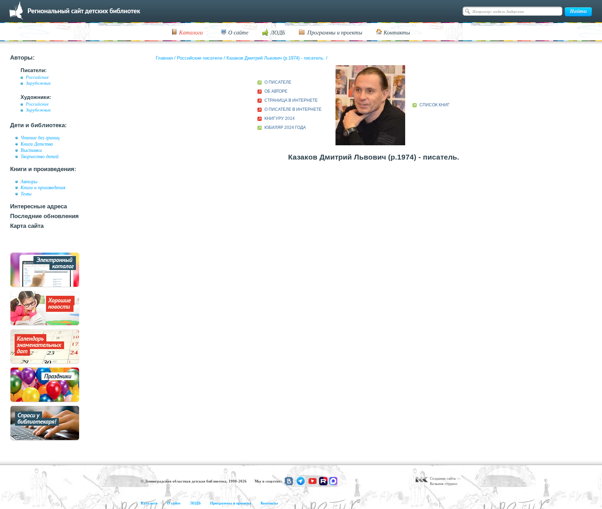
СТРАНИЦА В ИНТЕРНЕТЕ (291, 100)
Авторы (29, 181)
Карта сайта (27, 226)
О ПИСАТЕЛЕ (277, 82)
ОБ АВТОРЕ (275, 91)
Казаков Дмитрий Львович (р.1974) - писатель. (275, 58)
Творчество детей (40, 156)
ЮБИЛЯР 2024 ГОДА (285, 127)
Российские (37, 77)
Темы (26, 193)
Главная (164, 58)
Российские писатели (199, 58)
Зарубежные (38, 83)
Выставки (31, 150)
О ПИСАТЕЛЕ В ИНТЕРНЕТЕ (293, 109)
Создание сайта (443, 478)
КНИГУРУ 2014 (279, 118)
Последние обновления (44, 216)
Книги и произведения (43, 187)
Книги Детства (37, 144)
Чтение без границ (40, 137)
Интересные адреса (38, 206)
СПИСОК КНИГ (434, 104)
